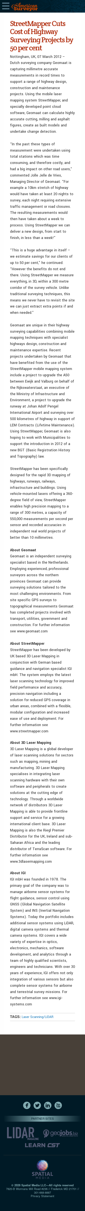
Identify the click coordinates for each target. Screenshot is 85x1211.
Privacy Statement (42, 1196)
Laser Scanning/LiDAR (37, 1017)
